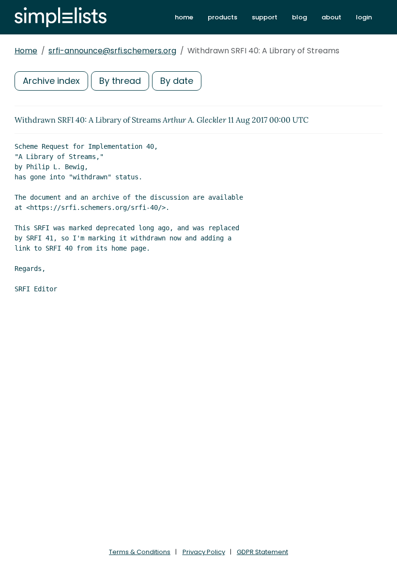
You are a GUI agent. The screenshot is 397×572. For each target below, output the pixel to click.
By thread (120, 81)
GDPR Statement (262, 551)
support (264, 17)
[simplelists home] (61, 17)
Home (26, 50)
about (331, 17)
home (184, 17)
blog (299, 17)
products (222, 17)
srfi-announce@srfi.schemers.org (112, 50)
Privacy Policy (204, 551)
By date (176, 81)
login (364, 17)
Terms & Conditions (139, 551)
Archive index (51, 81)
